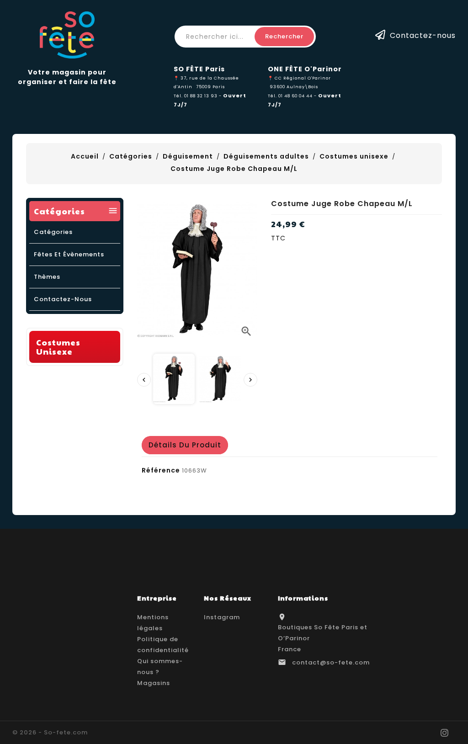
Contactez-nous (423, 35)
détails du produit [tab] (185, 445)
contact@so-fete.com (331, 662)
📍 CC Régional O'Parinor (299, 78)
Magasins (153, 683)
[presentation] (144, 380)
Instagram (222, 617)
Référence (161, 470)
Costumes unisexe (58, 346)
